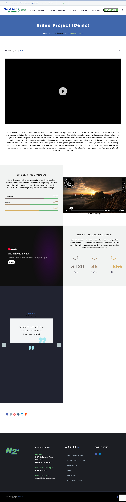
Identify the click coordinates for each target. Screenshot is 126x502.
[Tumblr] (18, 414)
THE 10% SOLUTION (75, 455)
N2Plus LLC (21, 497)
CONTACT (96, 10)
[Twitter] (11, 414)
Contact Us (71, 475)
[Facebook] (60, 3)
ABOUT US (42, 10)
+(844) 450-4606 (48, 3)
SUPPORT (72, 10)
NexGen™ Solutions (57, 10)
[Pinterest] (14, 414)
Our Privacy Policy (74, 480)
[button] (63, 91)
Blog (69, 470)
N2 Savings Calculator (76, 460)
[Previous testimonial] (4, 344)
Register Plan (72, 465)
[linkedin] (100, 455)
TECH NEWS (84, 10)
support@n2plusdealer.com (45, 478)
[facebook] (96, 455)
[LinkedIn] (63, 3)
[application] (63, 91)
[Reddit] (26, 414)
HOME (32, 10)
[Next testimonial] (59, 344)
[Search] (122, 10)
